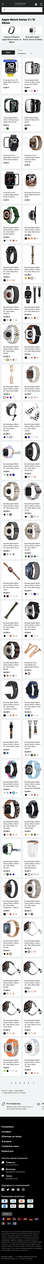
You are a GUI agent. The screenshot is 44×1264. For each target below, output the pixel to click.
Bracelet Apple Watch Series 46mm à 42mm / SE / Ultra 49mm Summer (33, 1063)
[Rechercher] (4, 9)
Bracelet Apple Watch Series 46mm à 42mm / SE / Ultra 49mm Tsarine (33, 745)
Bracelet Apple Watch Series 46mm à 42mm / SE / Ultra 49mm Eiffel (33, 983)
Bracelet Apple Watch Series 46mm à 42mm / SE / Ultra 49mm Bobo (33, 230)
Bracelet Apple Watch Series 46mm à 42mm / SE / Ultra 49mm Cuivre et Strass (33, 1023)
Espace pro (7, 1151)
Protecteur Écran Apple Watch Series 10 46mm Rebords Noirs (11, 157)
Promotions (8, 1126)
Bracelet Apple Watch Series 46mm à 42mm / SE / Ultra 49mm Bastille (11, 984)
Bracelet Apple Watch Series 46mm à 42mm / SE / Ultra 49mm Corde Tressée (33, 706)
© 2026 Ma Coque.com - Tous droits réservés (17, 1258)
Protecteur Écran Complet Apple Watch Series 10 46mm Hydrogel (32, 158)
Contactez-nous (10, 1146)
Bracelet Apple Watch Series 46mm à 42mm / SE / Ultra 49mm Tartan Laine (11, 586)
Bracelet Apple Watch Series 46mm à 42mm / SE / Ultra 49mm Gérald (11, 350)
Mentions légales (7, 1256)
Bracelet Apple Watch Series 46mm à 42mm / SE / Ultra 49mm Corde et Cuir (33, 507)
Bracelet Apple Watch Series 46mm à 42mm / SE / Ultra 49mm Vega (33, 585)
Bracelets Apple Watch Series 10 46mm (32, 38)
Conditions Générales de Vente (26, 1256)
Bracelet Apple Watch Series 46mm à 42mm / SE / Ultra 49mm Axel (33, 309)
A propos (6, 1141)
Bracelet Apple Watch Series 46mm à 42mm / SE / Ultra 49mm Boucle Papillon (11, 231)
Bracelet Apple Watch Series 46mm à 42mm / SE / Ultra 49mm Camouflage (33, 825)
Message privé (12, 1179)
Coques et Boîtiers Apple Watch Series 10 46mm (11, 39)
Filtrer (8, 52)
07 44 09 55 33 (12, 1165)
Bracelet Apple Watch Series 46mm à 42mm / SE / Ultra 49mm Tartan (11, 744)
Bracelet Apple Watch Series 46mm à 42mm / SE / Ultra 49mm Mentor (11, 666)
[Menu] (8, 4)
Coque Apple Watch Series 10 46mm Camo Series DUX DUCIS (32, 82)
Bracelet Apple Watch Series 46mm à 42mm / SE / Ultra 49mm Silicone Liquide (33, 626)
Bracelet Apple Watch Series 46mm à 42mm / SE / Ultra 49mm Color (11, 784)
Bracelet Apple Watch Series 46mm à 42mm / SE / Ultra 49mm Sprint (11, 1062)
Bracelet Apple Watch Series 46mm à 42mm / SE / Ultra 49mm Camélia (11, 626)
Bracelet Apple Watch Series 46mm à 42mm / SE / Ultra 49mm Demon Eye (33, 467)
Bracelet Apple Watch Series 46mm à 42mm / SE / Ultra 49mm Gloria (11, 466)
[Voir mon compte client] (36, 4)
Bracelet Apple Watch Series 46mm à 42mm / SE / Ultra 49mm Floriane (11, 427)
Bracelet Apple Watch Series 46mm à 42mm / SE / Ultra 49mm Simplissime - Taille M (11, 904)
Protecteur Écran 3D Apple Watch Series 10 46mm (11, 82)
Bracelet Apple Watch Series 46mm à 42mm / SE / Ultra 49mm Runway (11, 865)
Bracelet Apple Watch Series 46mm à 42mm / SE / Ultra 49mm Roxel (11, 546)
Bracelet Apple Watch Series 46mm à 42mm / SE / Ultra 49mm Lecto (11, 506)
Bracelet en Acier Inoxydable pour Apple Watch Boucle (32, 665)
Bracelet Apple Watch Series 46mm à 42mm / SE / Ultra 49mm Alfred (33, 349)
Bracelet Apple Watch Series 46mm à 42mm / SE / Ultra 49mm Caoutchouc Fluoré (11, 706)
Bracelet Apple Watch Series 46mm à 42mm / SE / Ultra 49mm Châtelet (33, 904)
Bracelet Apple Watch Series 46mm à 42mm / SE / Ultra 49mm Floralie (11, 944)
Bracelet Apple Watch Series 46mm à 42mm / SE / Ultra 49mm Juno (33, 269)
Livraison (6, 1131)
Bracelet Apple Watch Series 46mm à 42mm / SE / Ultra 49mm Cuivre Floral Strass (11, 1023)
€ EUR (5, 1214)
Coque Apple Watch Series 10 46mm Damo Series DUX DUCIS (11, 120)
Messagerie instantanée (15, 1172)
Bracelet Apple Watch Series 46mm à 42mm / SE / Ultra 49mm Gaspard (11, 310)
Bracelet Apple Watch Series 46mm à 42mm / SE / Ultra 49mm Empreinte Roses (33, 865)
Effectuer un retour (12, 1136)
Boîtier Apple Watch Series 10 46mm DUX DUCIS (32, 120)
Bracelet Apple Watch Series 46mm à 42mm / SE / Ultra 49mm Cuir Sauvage (11, 825)
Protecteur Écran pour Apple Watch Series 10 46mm (32, 195)
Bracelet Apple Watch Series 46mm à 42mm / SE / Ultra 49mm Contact (33, 547)
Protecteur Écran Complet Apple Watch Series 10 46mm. (11, 195)
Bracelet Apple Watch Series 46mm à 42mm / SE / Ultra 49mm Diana (33, 389)
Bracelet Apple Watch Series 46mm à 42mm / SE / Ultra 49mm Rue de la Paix (11, 270)
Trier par (20, 50)
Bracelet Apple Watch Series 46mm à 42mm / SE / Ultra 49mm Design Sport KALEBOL (33, 785)
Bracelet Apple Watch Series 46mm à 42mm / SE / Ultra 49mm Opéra (33, 943)
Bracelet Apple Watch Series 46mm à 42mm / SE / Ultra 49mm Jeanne (33, 427)
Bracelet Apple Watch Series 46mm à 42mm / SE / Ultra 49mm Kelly (11, 389)
